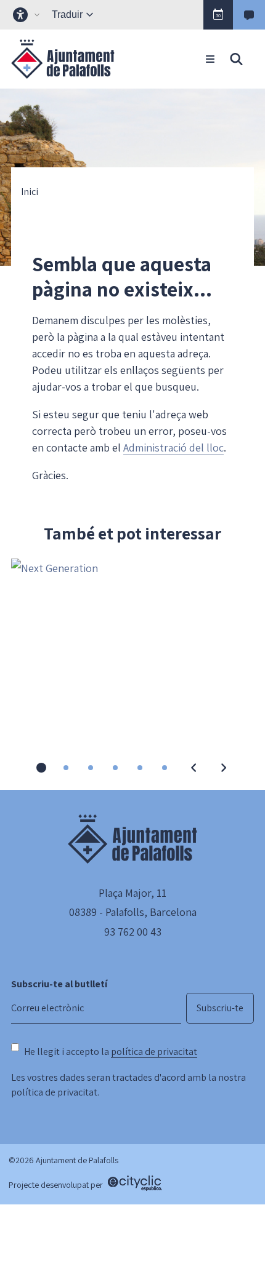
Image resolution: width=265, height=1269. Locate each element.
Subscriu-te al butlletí (59, 983)
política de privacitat (154, 1051)
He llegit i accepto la (110, 1051)
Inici (29, 192)
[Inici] (63, 59)
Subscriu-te (220, 1007)
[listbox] (27, 15)
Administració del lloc (173, 447)
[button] (218, 15)
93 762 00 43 (132, 932)
